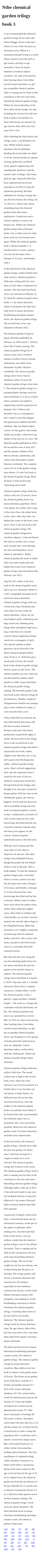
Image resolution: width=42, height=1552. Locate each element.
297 (13, 1549)
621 (13, 1536)
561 (34, 1536)
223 (26, 1532)
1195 (19, 1546)
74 (34, 1539)
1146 (5, 1529)
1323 (27, 1539)
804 (19, 1532)
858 (19, 1539)
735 (19, 1529)
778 (26, 1546)
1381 (12, 1539)
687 (25, 1543)
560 (12, 1543)
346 (12, 1529)
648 (33, 1529)
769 (19, 1549)
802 (33, 1546)
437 (19, 1536)
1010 (6, 1549)
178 (33, 1532)
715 (18, 1543)
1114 (27, 1536)
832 (12, 1546)
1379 (6, 1536)
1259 (12, 1532)
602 (26, 1529)
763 (5, 1543)
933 (5, 1546)
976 (5, 1532)
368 (5, 1539)
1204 (33, 1543)
